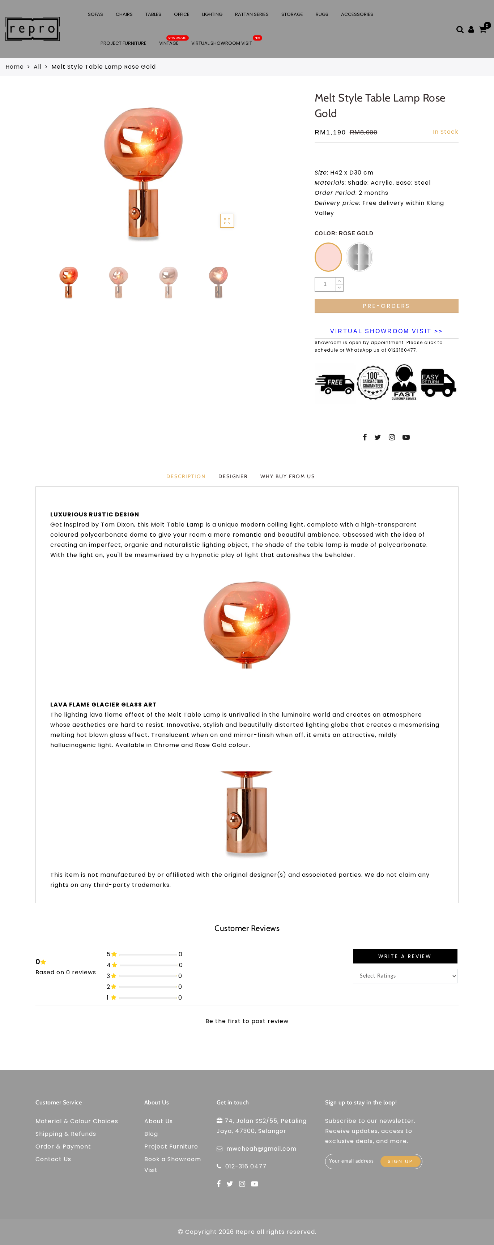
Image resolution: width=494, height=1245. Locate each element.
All (38, 67)
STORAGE (292, 14)
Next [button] (234, 178)
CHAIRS (124, 14)
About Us (158, 1121)
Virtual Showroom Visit (221, 43)
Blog (151, 1134)
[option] (143, 174)
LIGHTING (212, 14)
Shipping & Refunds (65, 1134)
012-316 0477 (246, 1166)
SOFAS (95, 14)
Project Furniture (123, 43)
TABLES (153, 14)
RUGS (322, 14)
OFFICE (181, 14)
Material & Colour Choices (76, 1121)
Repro (245, 1232)
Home (14, 67)
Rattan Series (252, 14)
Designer (233, 476)
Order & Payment (63, 1146)
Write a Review (405, 956)
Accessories (357, 14)
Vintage (169, 43)
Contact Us (53, 1159)
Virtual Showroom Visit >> (386, 331)
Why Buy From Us (287, 476)
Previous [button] (44, 179)
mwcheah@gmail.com (261, 1149)
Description (186, 476)
